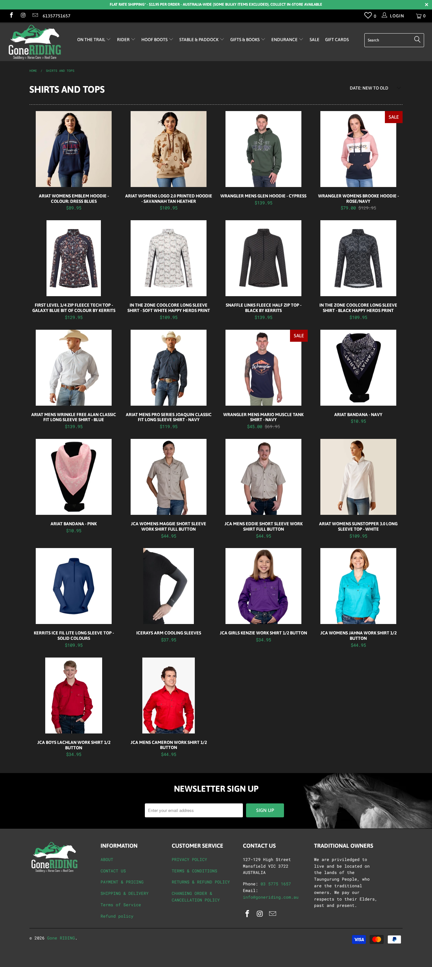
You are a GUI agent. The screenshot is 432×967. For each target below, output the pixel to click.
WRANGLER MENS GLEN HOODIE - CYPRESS (263, 149)
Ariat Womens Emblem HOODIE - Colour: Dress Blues (73, 149)
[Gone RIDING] (37, 42)
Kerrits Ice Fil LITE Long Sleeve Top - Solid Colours (73, 586)
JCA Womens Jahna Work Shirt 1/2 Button (358, 586)
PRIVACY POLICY (189, 859)
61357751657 (57, 15)
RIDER (124, 39)
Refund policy (117, 916)
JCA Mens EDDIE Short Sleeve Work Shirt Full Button (263, 477)
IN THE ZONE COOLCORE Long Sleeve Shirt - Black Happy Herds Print (358, 258)
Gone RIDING (61, 938)
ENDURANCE (285, 39)
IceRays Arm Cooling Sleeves (168, 586)
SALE (314, 39)
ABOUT (107, 859)
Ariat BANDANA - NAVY (358, 368)
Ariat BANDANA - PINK (73, 477)
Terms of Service (121, 905)
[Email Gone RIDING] (35, 16)
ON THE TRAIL (91, 39)
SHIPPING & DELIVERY (125, 893)
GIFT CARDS (337, 39)
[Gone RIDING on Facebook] (11, 16)
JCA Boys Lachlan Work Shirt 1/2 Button (73, 695)
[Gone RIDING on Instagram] (23, 16)
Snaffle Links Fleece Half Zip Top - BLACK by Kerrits (263, 258)
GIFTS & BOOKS (245, 39)
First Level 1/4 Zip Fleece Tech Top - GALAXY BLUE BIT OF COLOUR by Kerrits (73, 258)
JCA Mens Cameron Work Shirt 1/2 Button (168, 695)
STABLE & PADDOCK (199, 39)
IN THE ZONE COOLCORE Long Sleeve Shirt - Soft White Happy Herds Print (168, 258)
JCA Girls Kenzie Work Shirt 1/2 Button (263, 586)
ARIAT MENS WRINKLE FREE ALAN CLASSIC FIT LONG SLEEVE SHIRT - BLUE (73, 368)
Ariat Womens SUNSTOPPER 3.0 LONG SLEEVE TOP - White (358, 477)
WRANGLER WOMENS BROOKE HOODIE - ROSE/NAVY (358, 149)
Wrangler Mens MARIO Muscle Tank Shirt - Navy (263, 368)
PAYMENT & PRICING (122, 882)
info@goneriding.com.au (271, 897)
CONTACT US (113, 871)
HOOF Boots (155, 39)
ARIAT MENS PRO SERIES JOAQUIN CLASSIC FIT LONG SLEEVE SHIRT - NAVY (168, 368)
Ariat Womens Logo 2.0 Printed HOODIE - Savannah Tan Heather (168, 149)
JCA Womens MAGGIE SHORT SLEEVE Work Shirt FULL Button (168, 477)
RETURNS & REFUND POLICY (201, 882)
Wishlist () (368, 16)
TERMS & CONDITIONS (194, 871)
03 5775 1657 (276, 884)
